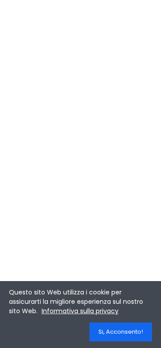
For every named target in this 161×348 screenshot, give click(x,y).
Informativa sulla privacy (80, 311)
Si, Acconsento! (120, 331)
